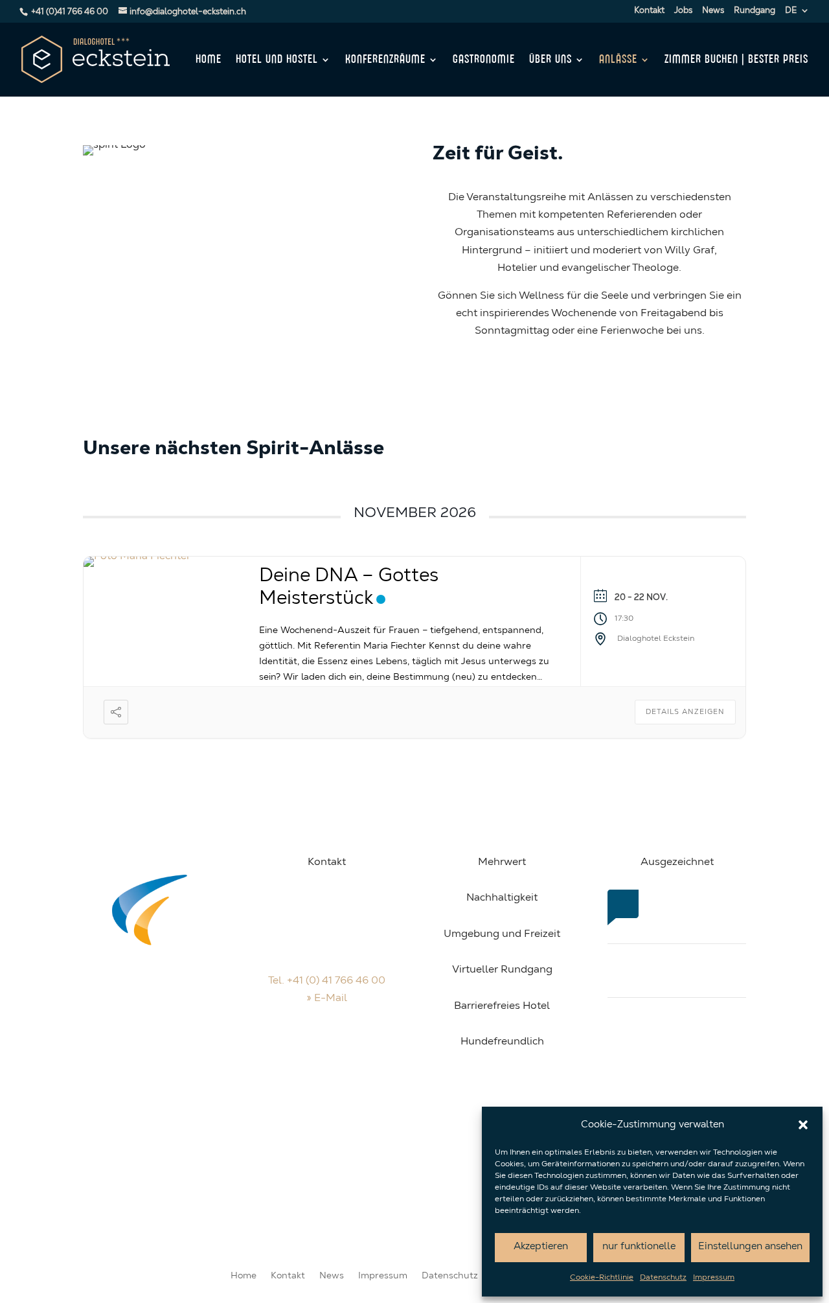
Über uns (550, 60)
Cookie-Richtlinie (601, 1278)
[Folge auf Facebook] (301, 1056)
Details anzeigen (685, 712)
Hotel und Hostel (277, 60)
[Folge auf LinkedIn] (353, 1056)
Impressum (713, 1278)
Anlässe (618, 60)
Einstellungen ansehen (750, 1247)
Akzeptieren (541, 1247)
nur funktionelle (639, 1247)
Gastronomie (484, 60)
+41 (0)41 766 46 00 (69, 12)
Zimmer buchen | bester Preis (736, 60)
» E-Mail (326, 998)
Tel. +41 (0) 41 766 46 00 (326, 981)
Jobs (683, 10)
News (713, 10)
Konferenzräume (385, 60)
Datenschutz (663, 1278)
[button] (803, 1124)
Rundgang (754, 10)
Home (208, 60)
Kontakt (649, 10)
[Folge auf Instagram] (327, 1056)
